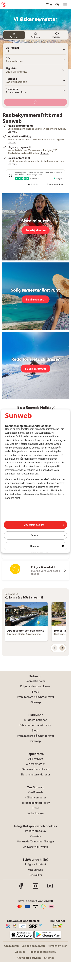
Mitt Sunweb (35, 869)
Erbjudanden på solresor (35, 686)
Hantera (34, 546)
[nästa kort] (62, 648)
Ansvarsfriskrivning (35, 846)
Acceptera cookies (34, 524)
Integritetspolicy (35, 831)
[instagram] (35, 888)
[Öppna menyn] (65, 4)
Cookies (35, 836)
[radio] (14, 35)
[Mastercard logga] (19, 908)
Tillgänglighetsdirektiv (35, 802)
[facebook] (21, 888)
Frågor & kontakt (35, 864)
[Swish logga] (43, 908)
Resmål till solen (36, 681)
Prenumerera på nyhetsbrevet (35, 697)
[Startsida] (3, 4)
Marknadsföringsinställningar (35, 841)
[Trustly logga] (35, 908)
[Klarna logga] (51, 908)
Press (35, 808)
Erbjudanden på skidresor (35, 725)
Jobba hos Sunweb (33, 945)
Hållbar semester (35, 797)
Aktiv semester (35, 764)
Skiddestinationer (35, 720)
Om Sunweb (35, 792)
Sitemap (35, 702)
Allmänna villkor (57, 945)
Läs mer (12, 131)
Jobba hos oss (35, 813)
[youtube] (50, 888)
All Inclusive (35, 758)
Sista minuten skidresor (35, 774)
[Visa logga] (27, 908)
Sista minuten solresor (35, 769)
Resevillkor (35, 875)
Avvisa (34, 535)
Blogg (35, 691)
